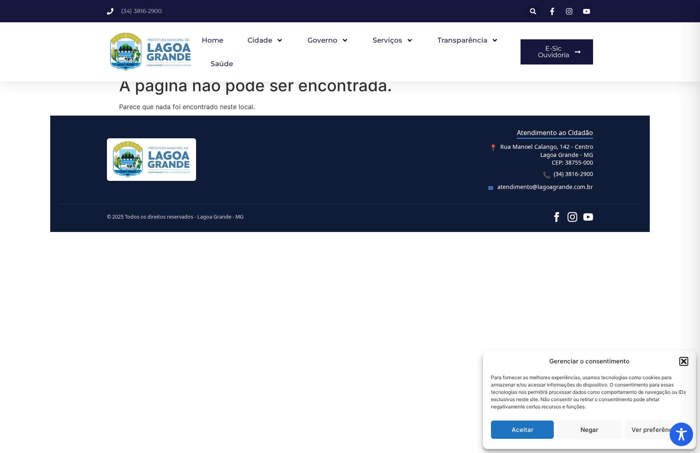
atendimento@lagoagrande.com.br (545, 187)
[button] (684, 361)
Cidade (260, 40)
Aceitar (523, 430)
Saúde (222, 64)
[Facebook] (556, 217)
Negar (589, 430)
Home (212, 40)
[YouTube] (588, 217)
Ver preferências (656, 430)
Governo (322, 40)
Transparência (462, 40)
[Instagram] (572, 217)
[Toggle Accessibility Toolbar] (681, 434)
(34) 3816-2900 (573, 174)
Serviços (387, 40)
